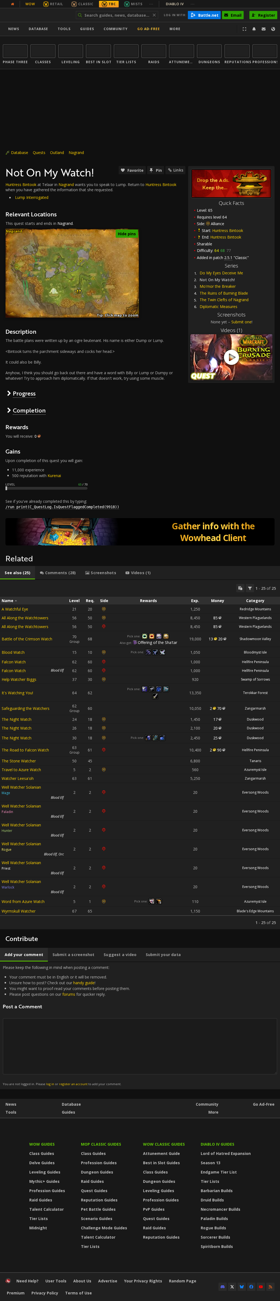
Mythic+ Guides (44, 1181)
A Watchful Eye (15, 609)
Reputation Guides (99, 1200)
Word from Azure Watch (23, 901)
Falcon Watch (14, 661)
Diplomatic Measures (218, 306)
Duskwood (255, 719)
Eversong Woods (255, 792)
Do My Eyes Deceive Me (221, 272)
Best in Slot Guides (161, 1162)
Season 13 (210, 1162)
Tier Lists (38, 1218)
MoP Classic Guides (101, 1144)
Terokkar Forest (255, 692)
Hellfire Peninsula (255, 662)
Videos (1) (231, 330)
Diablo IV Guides (217, 1144)
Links (178, 170)
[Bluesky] (242, 1287)
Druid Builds (212, 1200)
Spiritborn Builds (217, 1246)
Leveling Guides (44, 1172)
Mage (6, 793)
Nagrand (76, 152)
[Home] (36, 15)
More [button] (175, 29)
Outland (57, 152)
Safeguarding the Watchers (25, 708)
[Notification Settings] (254, 29)
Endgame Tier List (219, 1172)
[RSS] (270, 1287)
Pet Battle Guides (98, 1209)
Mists (136, 4)
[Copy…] (240, 588)
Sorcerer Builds (215, 1237)
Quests (39, 152)
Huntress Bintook (227, 230)
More (213, 1112)
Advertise (107, 1280)
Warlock (8, 887)
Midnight (38, 1227)
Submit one (241, 321)
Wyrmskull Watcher (19, 911)
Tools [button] (64, 29)
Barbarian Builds (217, 1190)
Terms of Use (78, 1293)
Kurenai (54, 475)
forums (68, 994)
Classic (86, 4)
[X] (232, 1287)
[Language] (273, 29)
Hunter (7, 830)
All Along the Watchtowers (25, 617)
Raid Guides (40, 1200)
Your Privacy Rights (143, 1280)
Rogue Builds (213, 1227)
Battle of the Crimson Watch (27, 638)
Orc (61, 854)
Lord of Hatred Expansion (226, 1153)
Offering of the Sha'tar (157, 642)
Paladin (7, 811)
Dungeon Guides (97, 1172)
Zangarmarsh (255, 708)
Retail (56, 4)
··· (151, 4)
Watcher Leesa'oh (18, 778)
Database (38, 29)
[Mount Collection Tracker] (140, 531)
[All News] (12, 4)
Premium (16, 1293)
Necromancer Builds (220, 1209)
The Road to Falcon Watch (25, 750)
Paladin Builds (214, 1218)
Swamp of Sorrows (255, 679)
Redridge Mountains (255, 609)
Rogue (6, 849)
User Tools (55, 1280)
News (13, 29)
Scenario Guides (96, 1218)
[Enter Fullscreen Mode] (244, 29)
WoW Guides (42, 1144)
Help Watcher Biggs (19, 679)
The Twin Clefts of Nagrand (224, 299)
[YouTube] (261, 1287)
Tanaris (255, 761)
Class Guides (41, 1153)
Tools (10, 1112)
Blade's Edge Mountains (255, 911)
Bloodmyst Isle (255, 652)
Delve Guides (42, 1162)
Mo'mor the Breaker (218, 286)
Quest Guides (94, 1190)
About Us (82, 1280)
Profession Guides (47, 1190)
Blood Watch (13, 652)
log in (50, 1084)
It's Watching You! (17, 692)
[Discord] (222, 1287)
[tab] (17, 573)
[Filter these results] (250, 588)
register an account (73, 1084)
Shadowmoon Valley (255, 639)
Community (116, 29)
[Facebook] (251, 1287)
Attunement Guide (161, 1153)
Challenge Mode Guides (104, 1227)
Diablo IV (180, 4)
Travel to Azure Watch (21, 769)
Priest (6, 868)
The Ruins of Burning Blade (224, 293)
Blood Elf (57, 670)
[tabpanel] (140, 754)
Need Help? (27, 1280)
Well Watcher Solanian (21, 787)
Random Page (182, 1280)
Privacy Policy (44, 1293)
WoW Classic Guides (164, 1144)
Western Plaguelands (255, 617)
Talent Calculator (46, 1209)
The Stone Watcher (19, 760)
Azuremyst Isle (255, 769)
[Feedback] (263, 29)
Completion (29, 410)
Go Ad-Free (148, 29)
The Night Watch (16, 719)
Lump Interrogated (31, 197)
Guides (87, 29)
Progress (24, 393)
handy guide (84, 982)
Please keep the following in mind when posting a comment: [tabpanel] (66, 1025)
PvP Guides (154, 1209)
